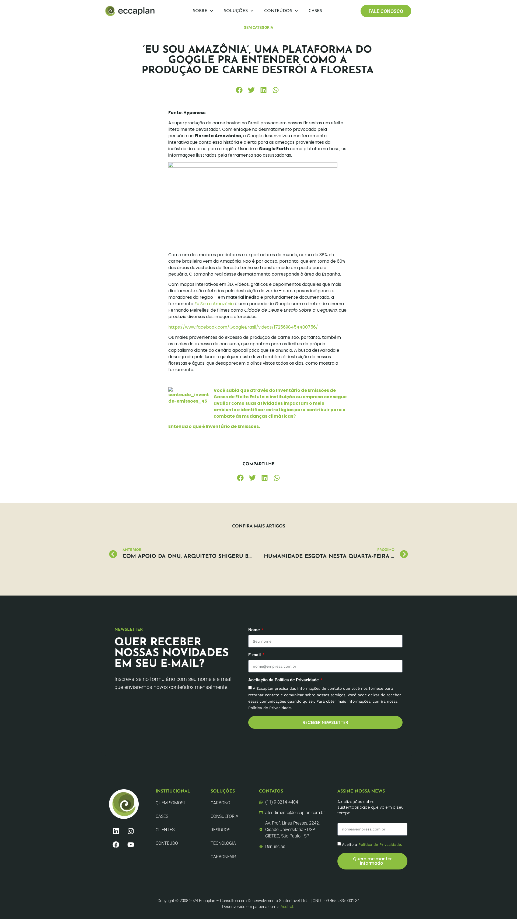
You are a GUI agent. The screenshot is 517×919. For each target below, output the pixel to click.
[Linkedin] (116, 831)
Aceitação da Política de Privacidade (284, 680)
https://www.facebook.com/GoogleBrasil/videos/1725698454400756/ (243, 327)
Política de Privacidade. (380, 844)
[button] (239, 90)
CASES (162, 816)
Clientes (165, 829)
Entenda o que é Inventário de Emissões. (214, 426)
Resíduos (220, 829)
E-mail (255, 655)
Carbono (220, 802)
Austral (287, 906)
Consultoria (224, 816)
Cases (315, 11)
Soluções (236, 11)
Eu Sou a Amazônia (214, 304)
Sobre (200, 11)
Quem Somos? (170, 802)
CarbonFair (223, 856)
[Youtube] (130, 844)
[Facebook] (116, 844)
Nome (254, 630)
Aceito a (372, 844)
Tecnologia (223, 843)
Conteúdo (167, 843)
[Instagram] (130, 831)
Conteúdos (278, 11)
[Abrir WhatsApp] (503, 905)
